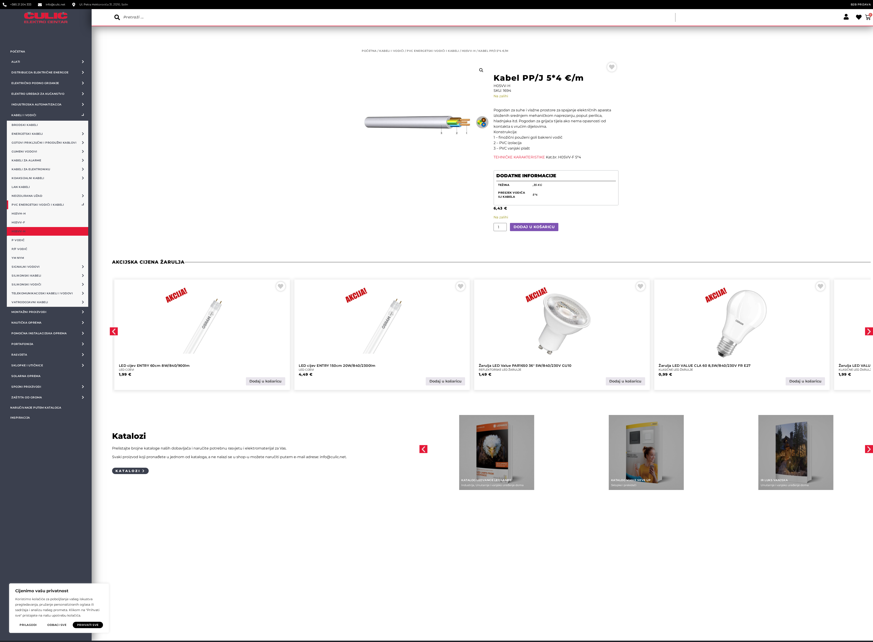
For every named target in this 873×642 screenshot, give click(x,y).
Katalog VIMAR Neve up (481, 480)
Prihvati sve (88, 625)
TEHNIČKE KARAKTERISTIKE (519, 157)
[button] (481, 70)
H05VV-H (469, 50)
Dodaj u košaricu (534, 227)
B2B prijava (861, 4)
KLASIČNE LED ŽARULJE (496, 369)
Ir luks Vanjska (624, 480)
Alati (764, 485)
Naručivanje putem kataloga (35, 407)
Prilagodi (28, 625)
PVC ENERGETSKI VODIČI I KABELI (433, 50)
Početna (17, 51)
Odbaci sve (56, 625)
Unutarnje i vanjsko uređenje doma (635, 485)
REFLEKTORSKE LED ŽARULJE (320, 369)
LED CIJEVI (126, 369)
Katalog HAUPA (774, 480)
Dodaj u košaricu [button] (265, 381)
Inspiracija (20, 417)
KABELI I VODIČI (391, 50)
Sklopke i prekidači (474, 485)
